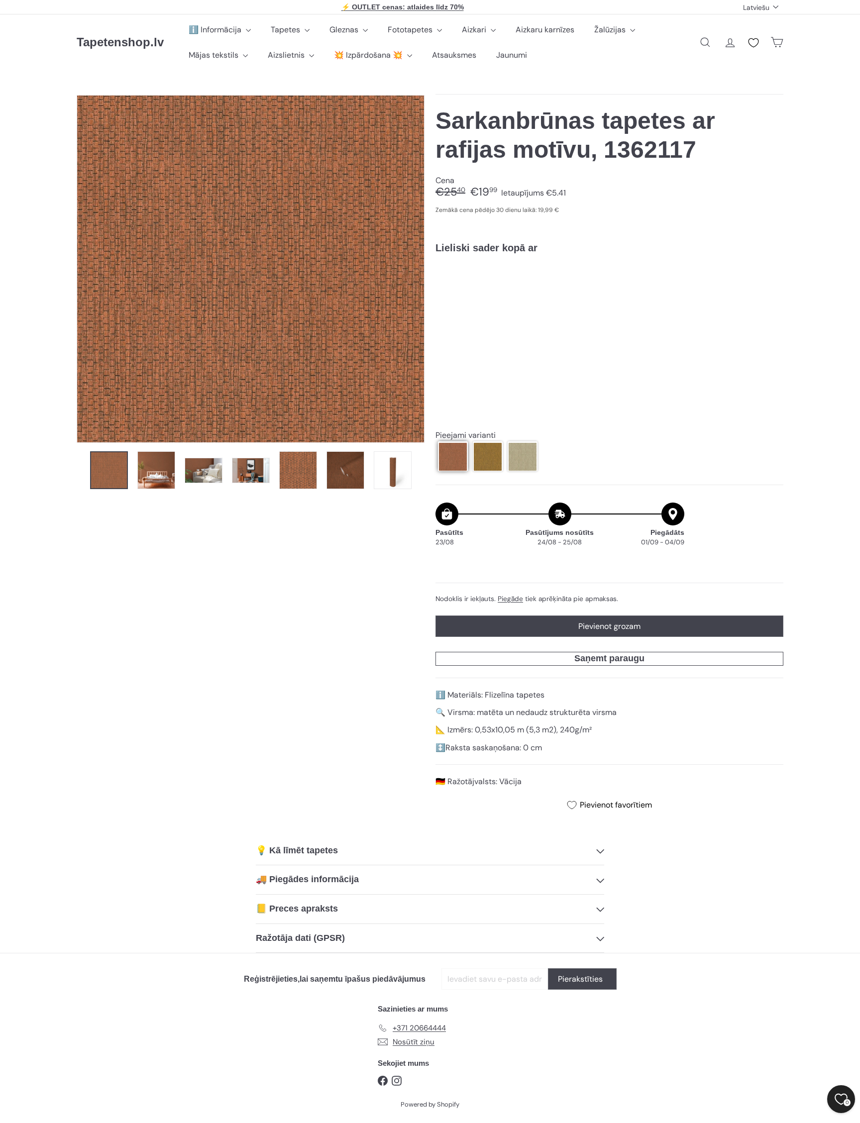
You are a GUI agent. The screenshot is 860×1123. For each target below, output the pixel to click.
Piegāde (510, 599)
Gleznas (344, 29)
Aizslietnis (287, 55)
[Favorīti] (753, 43)
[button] (453, 457)
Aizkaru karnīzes (545, 29)
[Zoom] (250, 269)
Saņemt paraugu (609, 658)
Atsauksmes (454, 55)
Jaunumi (511, 55)
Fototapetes (411, 29)
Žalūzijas (611, 29)
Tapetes (286, 29)
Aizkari (475, 29)
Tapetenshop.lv (120, 42)
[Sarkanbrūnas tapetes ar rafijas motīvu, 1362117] (609, 295)
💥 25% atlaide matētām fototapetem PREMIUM (402, 7)
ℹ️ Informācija (216, 29)
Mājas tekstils (214, 55)
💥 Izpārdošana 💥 (369, 55)
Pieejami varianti (465, 435)
